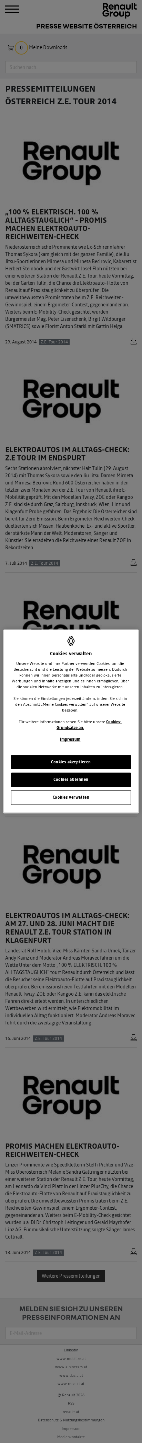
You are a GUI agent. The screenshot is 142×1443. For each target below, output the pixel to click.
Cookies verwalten (71, 797)
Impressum (70, 739)
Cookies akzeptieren (71, 761)
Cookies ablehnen (71, 779)
